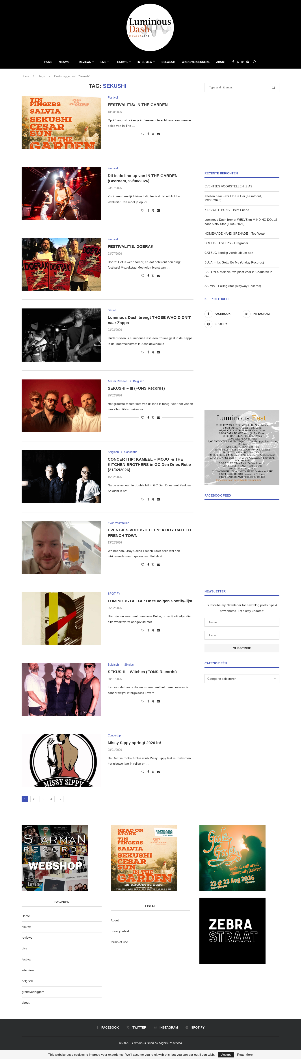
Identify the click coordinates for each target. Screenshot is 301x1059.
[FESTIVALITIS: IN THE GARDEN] (61, 122)
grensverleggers (33, 992)
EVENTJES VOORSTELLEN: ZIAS (228, 186)
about (26, 1002)
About (221, 62)
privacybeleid (120, 931)
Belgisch (168, 62)
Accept (226, 1054)
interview (28, 970)
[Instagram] (243, 62)
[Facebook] (233, 62)
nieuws (64, 62)
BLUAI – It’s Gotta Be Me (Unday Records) (234, 262)
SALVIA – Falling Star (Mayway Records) (232, 286)
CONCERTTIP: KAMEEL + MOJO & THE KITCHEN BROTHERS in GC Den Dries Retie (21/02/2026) (150, 464)
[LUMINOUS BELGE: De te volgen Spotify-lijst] (61, 618)
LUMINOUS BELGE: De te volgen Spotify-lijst (150, 601)
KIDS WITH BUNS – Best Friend (226, 210)
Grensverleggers (196, 62)
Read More (245, 1054)
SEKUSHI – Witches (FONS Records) (142, 672)
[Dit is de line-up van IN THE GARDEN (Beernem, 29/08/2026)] (61, 193)
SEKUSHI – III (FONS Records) (136, 388)
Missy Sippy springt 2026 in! (134, 743)
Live (103, 62)
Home (48, 62)
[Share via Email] (158, 134)
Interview (144, 62)
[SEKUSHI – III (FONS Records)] (61, 405)
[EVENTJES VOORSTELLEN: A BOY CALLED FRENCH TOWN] (61, 547)
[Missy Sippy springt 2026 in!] (61, 760)
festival (26, 959)
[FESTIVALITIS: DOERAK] (61, 264)
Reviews (85, 62)
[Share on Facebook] (148, 134)
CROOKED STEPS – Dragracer (226, 243)
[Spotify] (247, 62)
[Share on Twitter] (152, 134)
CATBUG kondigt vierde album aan (228, 252)
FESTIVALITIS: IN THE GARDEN (138, 105)
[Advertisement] (241, 131)
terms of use (119, 942)
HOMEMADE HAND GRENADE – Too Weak (234, 233)
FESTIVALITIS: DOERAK (131, 246)
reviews (27, 937)
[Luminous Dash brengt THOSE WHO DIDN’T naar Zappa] (61, 334)
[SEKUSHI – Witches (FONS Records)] (61, 689)
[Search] (254, 62)
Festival (122, 62)
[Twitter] (237, 62)
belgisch (27, 981)
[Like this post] (142, 134)
